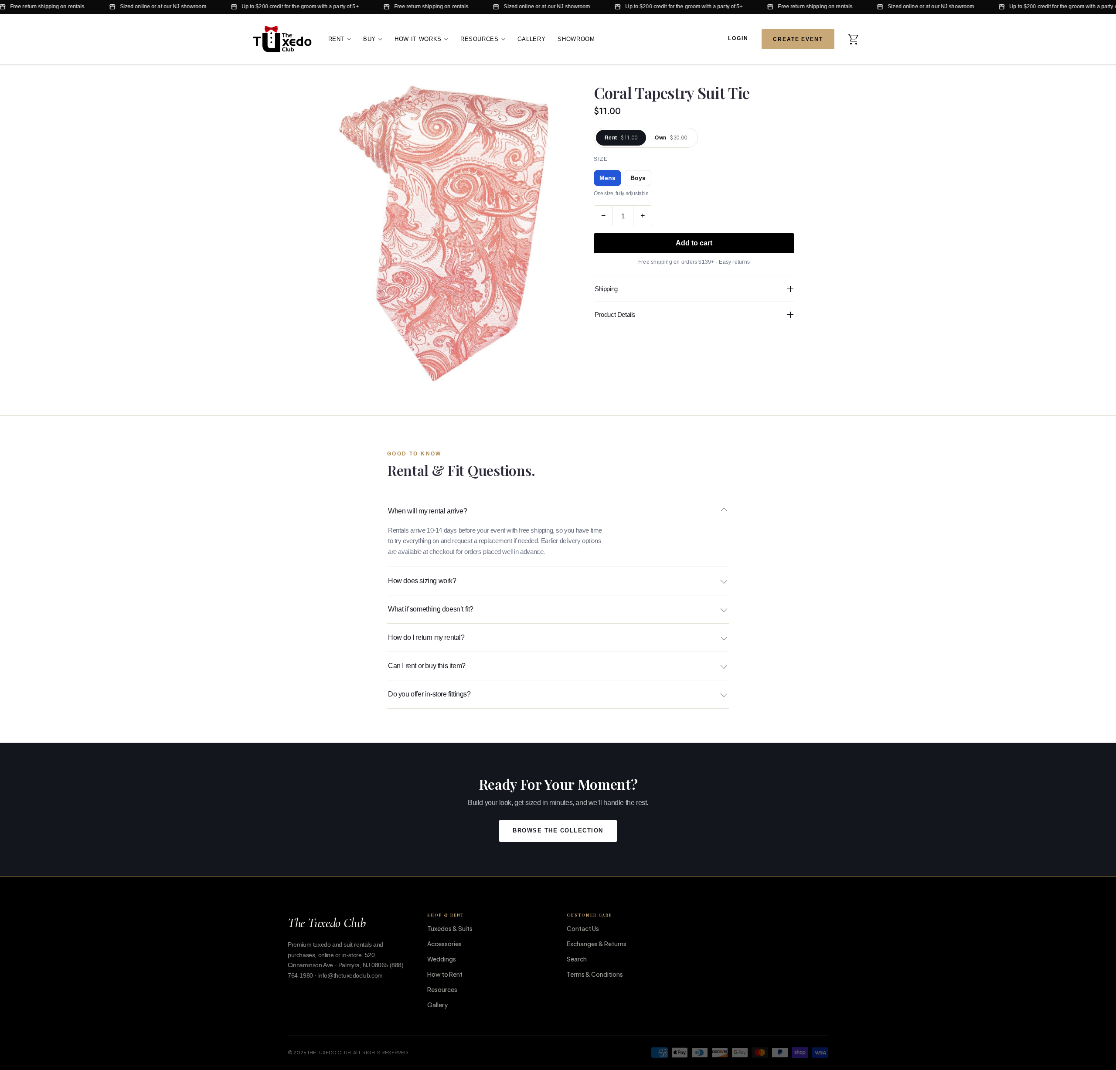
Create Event (798, 39)
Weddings (441, 959)
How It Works (418, 38)
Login (738, 38)
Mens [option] (607, 178)
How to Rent (445, 974)
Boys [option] (638, 178)
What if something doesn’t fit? (430, 609)
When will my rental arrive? (427, 511)
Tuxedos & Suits (450, 928)
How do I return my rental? (426, 637)
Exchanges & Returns (596, 944)
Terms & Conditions (595, 974)
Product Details (615, 314)
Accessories (444, 944)
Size (601, 159)
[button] (853, 38)
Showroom (576, 38)
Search (577, 959)
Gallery (531, 38)
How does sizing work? (422, 580)
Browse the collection (558, 831)
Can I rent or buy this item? (427, 665)
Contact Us (583, 928)
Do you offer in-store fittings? (429, 694)
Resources (479, 38)
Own (671, 138)
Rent (336, 38)
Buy (369, 38)
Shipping (606, 288)
